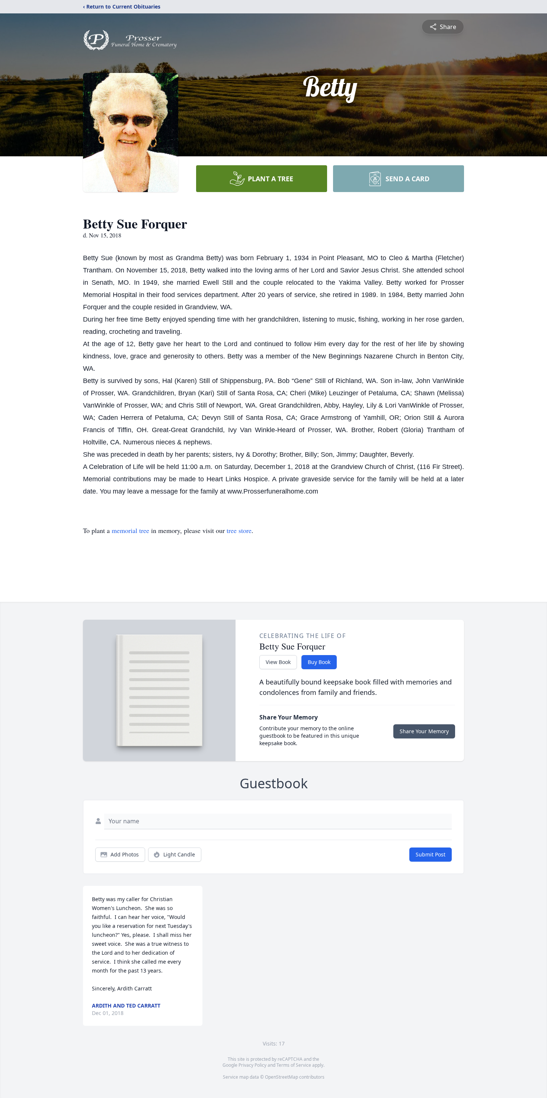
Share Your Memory (424, 731)
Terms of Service (293, 1065)
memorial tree (130, 530)
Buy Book (319, 661)
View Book (278, 661)
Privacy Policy (252, 1065)
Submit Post (430, 854)
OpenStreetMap (281, 1077)
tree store (239, 530)
